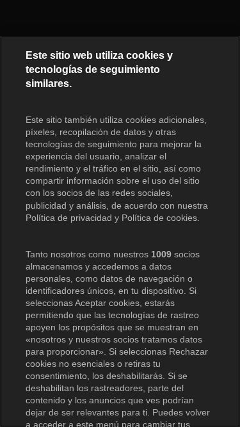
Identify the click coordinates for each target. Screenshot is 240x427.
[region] (120, 231)
